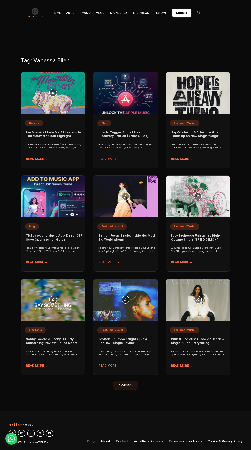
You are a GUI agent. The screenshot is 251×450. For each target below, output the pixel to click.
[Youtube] (49, 433)
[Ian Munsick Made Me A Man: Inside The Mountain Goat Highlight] (53, 93)
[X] (40, 433)
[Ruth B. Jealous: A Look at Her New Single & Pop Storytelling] (198, 300)
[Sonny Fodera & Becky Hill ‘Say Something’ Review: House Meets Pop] (53, 300)
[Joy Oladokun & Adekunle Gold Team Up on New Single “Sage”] (198, 93)
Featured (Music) (185, 123)
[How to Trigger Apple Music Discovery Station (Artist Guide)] (125, 93)
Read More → (37, 159)
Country (34, 123)
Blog (104, 123)
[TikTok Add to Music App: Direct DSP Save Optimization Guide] (53, 196)
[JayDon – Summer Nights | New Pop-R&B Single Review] (125, 300)
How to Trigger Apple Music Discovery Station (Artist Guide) (123, 134)
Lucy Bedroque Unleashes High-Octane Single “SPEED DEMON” (196, 238)
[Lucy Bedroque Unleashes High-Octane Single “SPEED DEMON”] (198, 196)
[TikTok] (31, 433)
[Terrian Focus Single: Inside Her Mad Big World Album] (125, 196)
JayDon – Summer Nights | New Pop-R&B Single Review (122, 341)
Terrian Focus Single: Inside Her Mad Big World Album (126, 238)
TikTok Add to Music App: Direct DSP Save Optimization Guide (54, 238)
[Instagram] (21, 433)
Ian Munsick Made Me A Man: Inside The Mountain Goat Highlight (53, 134)
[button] (199, 12)
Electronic (35, 329)
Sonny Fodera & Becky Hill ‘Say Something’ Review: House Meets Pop (52, 343)
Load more (124, 385)
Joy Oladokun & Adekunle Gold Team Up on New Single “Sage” (195, 134)
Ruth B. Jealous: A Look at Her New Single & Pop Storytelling (197, 341)
